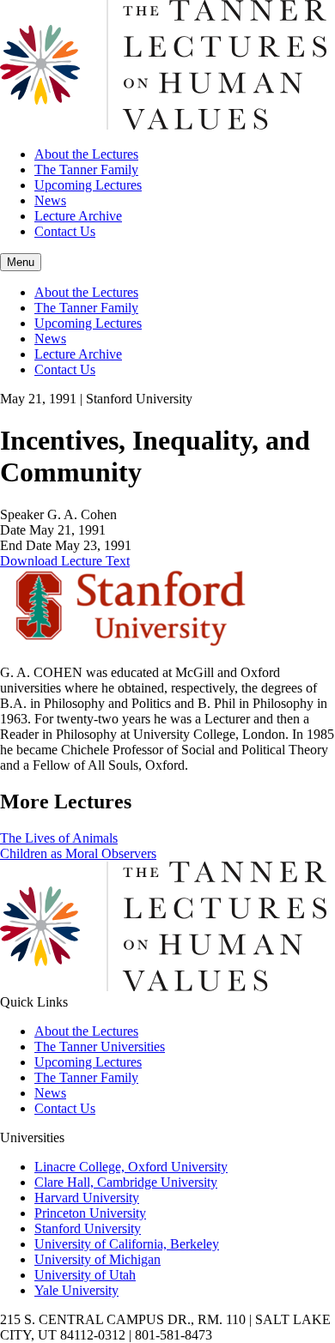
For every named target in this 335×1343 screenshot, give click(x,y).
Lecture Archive (78, 216)
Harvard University (86, 1197)
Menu (20, 262)
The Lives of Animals (59, 838)
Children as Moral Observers (78, 853)
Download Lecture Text (65, 561)
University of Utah (85, 1274)
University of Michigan (97, 1259)
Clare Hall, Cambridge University (125, 1182)
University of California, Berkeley (126, 1244)
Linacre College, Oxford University (131, 1166)
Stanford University (87, 1228)
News (50, 200)
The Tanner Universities (99, 1046)
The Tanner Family (86, 169)
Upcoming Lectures (88, 185)
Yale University (76, 1290)
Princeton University (90, 1213)
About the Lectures (86, 154)
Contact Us (64, 231)
